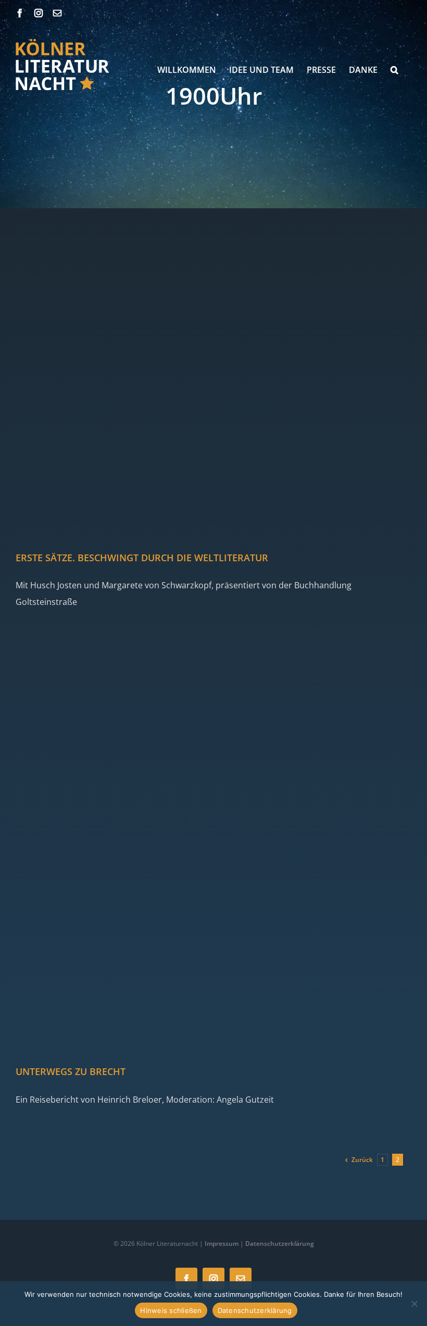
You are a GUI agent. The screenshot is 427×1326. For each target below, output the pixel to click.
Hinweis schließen (171, 1310)
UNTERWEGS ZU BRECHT (70, 1071)
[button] (394, 70)
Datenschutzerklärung (279, 1243)
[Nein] (414, 1303)
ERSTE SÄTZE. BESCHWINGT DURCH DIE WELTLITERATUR (142, 557)
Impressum (221, 1243)
